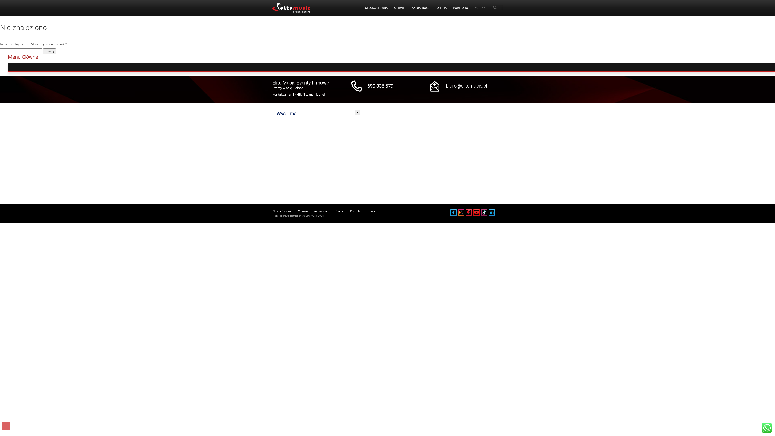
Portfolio (460, 8)
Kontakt (480, 8)
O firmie (399, 8)
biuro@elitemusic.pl (466, 86)
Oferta (442, 8)
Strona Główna (376, 8)
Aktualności (421, 8)
